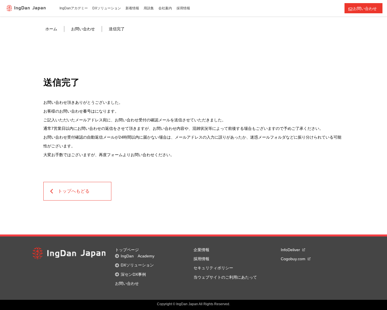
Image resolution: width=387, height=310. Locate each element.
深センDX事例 (133, 274)
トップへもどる (74, 191)
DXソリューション (137, 265)
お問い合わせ (365, 8)
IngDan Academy (137, 256)
